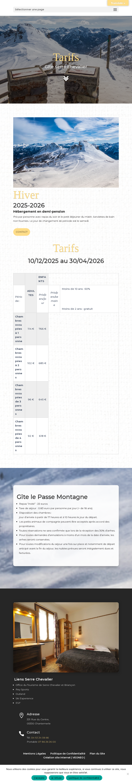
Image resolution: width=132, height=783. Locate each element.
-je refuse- (57, 777)
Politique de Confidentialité (67, 753)
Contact (22, 231)
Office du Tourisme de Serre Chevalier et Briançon (45, 685)
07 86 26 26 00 (47, 741)
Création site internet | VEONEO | (64, 757)
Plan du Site (97, 753)
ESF (18, 702)
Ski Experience (24, 698)
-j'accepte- (39, 777)
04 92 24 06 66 (40, 737)
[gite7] (66, 671)
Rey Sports (22, 689)
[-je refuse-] (127, 774)
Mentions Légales (34, 753)
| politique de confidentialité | (84, 777)
